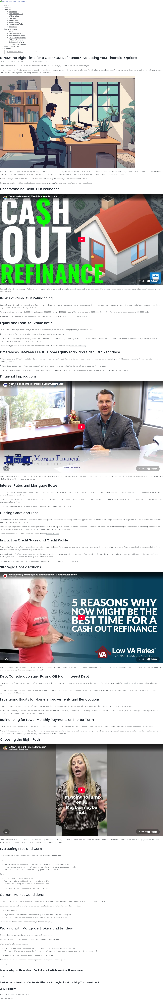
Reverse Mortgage (16, 22)
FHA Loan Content (16, 33)
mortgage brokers (144, 839)
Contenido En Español (17, 44)
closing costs (102, 476)
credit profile (119, 476)
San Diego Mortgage (17, 35)
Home (6, 5)
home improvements (115, 667)
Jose (4, 61)
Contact (7, 48)
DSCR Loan (13, 27)
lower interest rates (130, 683)
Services (7, 9)
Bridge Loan (13, 20)
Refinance (13, 12)
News (11, 31)
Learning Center (10, 29)
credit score (32, 547)
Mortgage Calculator (12, 46)
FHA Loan (12, 18)
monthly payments (132, 492)
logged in (13, 994)
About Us (7, 7)
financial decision (52, 534)
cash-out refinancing (78, 345)
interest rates (51, 171)
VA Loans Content (16, 40)
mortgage (126, 289)
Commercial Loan (16, 25)
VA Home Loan (14, 16)
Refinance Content (16, 42)
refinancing (11, 289)
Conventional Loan (16, 14)
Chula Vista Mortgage (17, 38)
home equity (72, 289)
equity (125, 305)
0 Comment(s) (41, 61)
